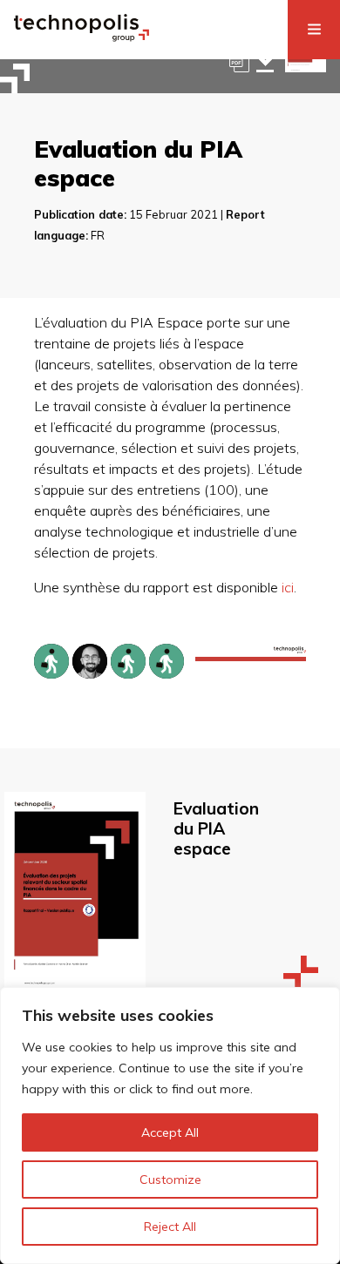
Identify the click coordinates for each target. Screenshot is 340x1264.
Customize (170, 1179)
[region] (170, 1125)
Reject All (170, 1226)
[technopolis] (81, 36)
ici (288, 587)
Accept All (170, 1132)
